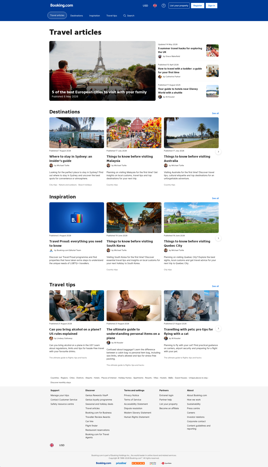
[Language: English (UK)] (52, 445)
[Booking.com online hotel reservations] (62, 5)
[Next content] (218, 151)
